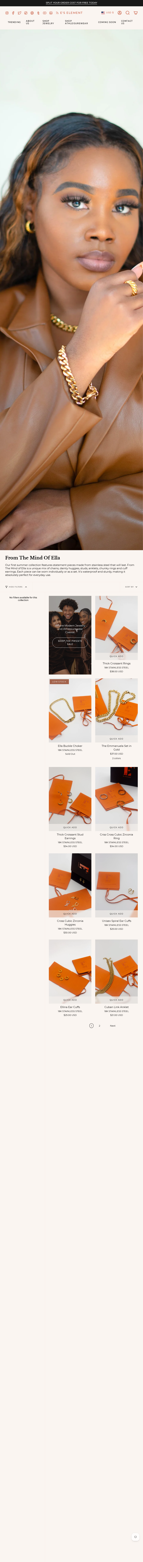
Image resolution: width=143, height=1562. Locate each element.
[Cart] (136, 13)
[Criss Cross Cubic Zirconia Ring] (116, 799)
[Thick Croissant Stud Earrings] (70, 799)
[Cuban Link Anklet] (116, 972)
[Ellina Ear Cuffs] (70, 972)
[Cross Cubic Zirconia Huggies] (70, 885)
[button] (128, 13)
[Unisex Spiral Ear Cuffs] (116, 885)
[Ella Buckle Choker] (70, 710)
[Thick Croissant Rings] (116, 628)
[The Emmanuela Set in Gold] (116, 710)
